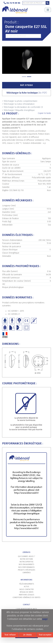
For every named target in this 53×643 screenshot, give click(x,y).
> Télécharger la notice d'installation (18, 104)
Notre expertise (26, 562)
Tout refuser (10, 635)
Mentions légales (26, 595)
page (45, 619)
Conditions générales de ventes (26, 597)
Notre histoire (26, 559)
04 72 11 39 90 (13, 3)
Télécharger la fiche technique (26, 92)
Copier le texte (44, 113)
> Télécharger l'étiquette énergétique (18, 110)
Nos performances (26, 567)
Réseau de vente (26, 592)
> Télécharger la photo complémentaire (19, 101)
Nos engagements (26, 564)
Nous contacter (27, 589)
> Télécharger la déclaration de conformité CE (22, 107)
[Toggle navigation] (48, 10)
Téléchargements (26, 584)
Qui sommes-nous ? (26, 556)
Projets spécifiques (26, 570)
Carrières (26, 572)
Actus (26, 586)
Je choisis (27, 635)
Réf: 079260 (26, 85)
